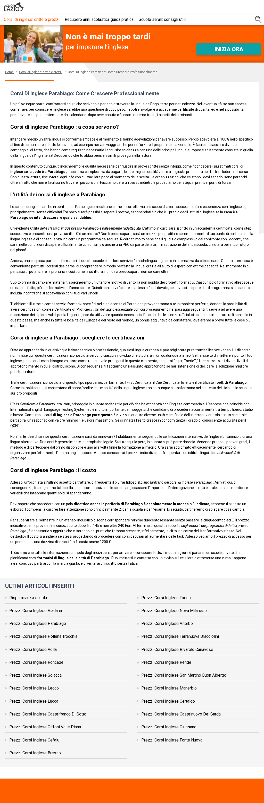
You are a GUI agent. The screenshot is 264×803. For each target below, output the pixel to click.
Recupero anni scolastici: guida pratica (99, 19)
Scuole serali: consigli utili (162, 19)
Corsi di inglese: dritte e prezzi (32, 19)
